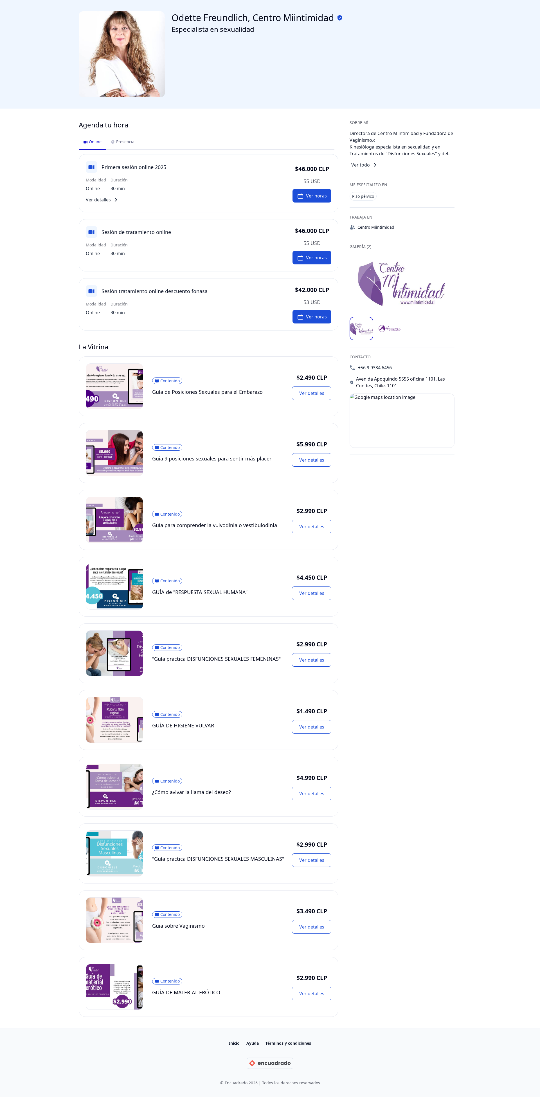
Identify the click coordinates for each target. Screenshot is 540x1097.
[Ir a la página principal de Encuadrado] (270, 1063)
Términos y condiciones (288, 1043)
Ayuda (252, 1043)
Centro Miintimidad (375, 227)
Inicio (234, 1043)
